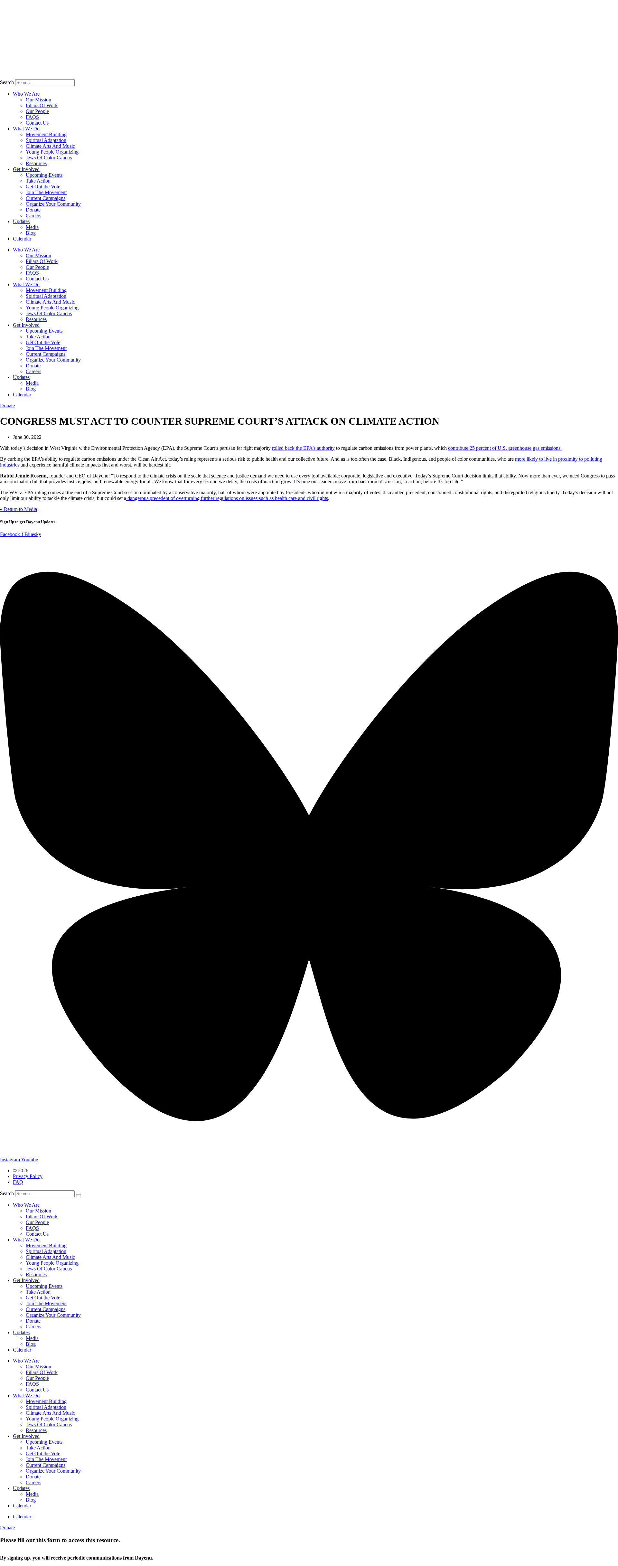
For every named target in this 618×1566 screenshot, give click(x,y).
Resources (36, 163)
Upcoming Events (44, 175)
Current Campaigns (45, 198)
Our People (37, 111)
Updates (21, 221)
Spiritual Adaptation (46, 140)
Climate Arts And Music (50, 146)
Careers (33, 215)
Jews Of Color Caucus (49, 157)
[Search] (78, 1195)
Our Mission (38, 99)
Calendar (22, 238)
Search (7, 82)
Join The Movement (46, 192)
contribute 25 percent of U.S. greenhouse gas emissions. (505, 448)
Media (32, 227)
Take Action (38, 181)
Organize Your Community (53, 204)
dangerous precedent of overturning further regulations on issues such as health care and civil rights (227, 498)
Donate (33, 209)
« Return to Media (18, 509)
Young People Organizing (52, 152)
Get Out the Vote (43, 186)
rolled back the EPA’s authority (303, 448)
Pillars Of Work (42, 105)
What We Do (26, 128)
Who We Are (26, 94)
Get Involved (26, 169)
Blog (31, 233)
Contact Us (37, 123)
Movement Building (46, 134)
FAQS (32, 117)
